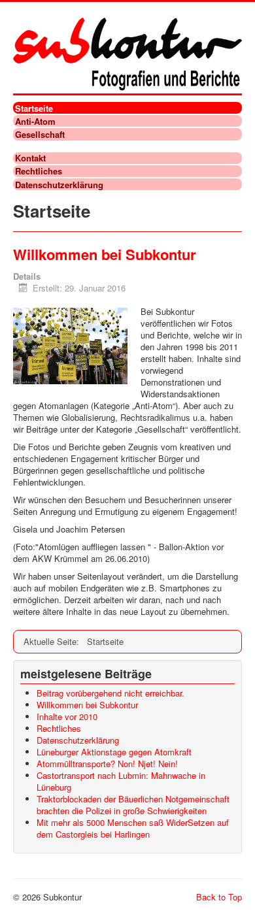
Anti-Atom (35, 121)
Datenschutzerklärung (59, 184)
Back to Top (219, 897)
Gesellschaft (40, 134)
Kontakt (30, 158)
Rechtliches (38, 171)
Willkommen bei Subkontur (104, 254)
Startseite (34, 108)
